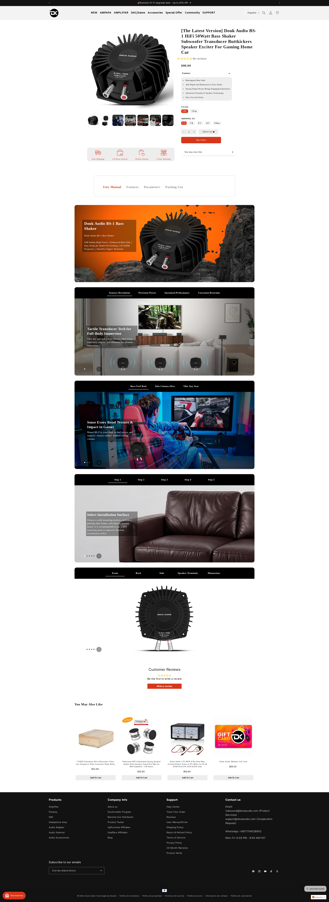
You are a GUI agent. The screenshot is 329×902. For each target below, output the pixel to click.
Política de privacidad (152, 896)
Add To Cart (95, 778)
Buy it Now (201, 140)
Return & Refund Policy (179, 832)
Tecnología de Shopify (106, 896)
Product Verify (174, 853)
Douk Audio (90, 896)
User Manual (112, 187)
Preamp (53, 812)
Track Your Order (176, 812)
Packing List (174, 187)
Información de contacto (216, 896)
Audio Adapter (56, 827)
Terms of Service (176, 837)
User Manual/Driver (177, 822)
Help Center (173, 806)
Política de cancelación (241, 896)
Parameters (152, 187)
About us (112, 806)
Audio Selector (57, 832)
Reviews (171, 817)
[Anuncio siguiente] (279, 3)
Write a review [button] (164, 686)
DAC (51, 817)
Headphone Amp (58, 822)
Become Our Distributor (121, 817)
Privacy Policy (174, 842)
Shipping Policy (175, 827)
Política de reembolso (129, 896)
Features (132, 187)
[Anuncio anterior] (49, 3)
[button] (263, 12)
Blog (110, 837)
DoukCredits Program (119, 812)
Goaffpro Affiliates (117, 832)
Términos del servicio (174, 896)
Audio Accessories (59, 837)
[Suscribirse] (100, 870)
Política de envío (194, 896)
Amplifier (54, 806)
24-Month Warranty (177, 848)
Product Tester (116, 822)
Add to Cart (207, 132)
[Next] (167, 67)
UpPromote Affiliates (119, 827)
